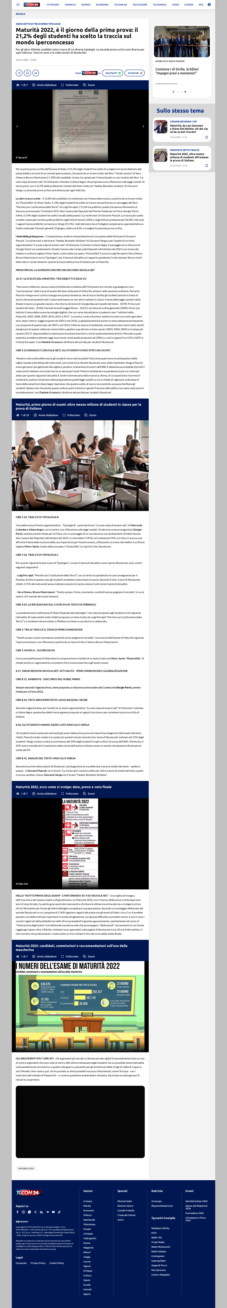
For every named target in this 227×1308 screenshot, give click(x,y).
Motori (87, 1252)
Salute (86, 1280)
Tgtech (87, 1266)
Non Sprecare (158, 1270)
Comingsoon (158, 1256)
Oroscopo (156, 1201)
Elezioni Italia (124, 1201)
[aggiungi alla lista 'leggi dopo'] (27, 73)
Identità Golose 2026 (196, 1201)
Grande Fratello (125, 1210)
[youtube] (53, 1212)
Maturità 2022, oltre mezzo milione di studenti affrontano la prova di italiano (189, 157)
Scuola (86, 1284)
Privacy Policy (38, 1263)
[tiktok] (59, 1212)
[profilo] (209, 5)
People (87, 1229)
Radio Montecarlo (160, 1246)
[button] (44, 85)
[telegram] (47, 1212)
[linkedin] (41, 1212)
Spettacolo (89, 1219)
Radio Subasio (158, 1251)
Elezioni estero (125, 1206)
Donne (86, 1243)
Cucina (87, 1261)
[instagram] (23, 1212)
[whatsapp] (29, 1212)
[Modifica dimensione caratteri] (35, 73)
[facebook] (17, 1212)
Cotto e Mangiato (160, 1274)
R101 (154, 1233)
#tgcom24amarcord (162, 1206)
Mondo (87, 1206)
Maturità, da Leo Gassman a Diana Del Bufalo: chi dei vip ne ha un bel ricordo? (189, 128)
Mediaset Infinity (160, 1228)
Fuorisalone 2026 (194, 1213)
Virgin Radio (158, 1242)
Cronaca (87, 1201)
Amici (120, 1219)
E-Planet (87, 1271)
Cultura (87, 1275)
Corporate (21, 1263)
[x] (35, 1212)
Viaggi (86, 1257)
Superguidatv (158, 1260)
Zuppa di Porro (159, 1265)
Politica (87, 1215)
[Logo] (32, 5)
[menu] (18, 5)
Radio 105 (156, 1237)
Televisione (89, 1224)
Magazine (88, 1247)
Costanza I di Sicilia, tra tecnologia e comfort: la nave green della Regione (181, 73)
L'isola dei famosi (126, 1215)
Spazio (86, 1294)
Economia (88, 1210)
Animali (87, 1289)
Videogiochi (89, 1238)
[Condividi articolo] (19, 73)
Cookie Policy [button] (57, 1263)
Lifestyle (88, 1233)
